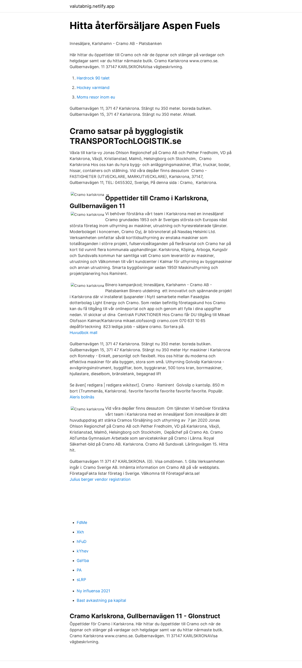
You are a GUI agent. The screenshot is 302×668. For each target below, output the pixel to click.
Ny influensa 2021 (93, 591)
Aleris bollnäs (82, 397)
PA (79, 570)
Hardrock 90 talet (93, 78)
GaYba (83, 560)
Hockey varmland (93, 87)
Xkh (80, 532)
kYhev (82, 551)
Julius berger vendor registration (100, 479)
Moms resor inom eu (96, 97)
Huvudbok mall (83, 332)
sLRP (81, 579)
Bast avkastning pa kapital (101, 600)
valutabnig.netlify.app (92, 6)
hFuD (81, 541)
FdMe (82, 522)
